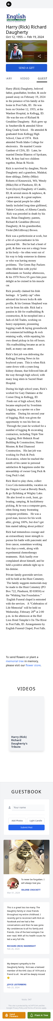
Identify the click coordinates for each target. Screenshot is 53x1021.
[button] (26, 857)
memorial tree (15, 661)
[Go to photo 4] (28, 872)
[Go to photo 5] (30, 872)
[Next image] (46, 857)
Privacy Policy (18, 1008)
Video (25, 78)
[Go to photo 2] (24, 872)
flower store (33, 665)
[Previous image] (6, 857)
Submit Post (26, 827)
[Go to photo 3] (26, 872)
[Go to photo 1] (23, 872)
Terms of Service (34, 1008)
